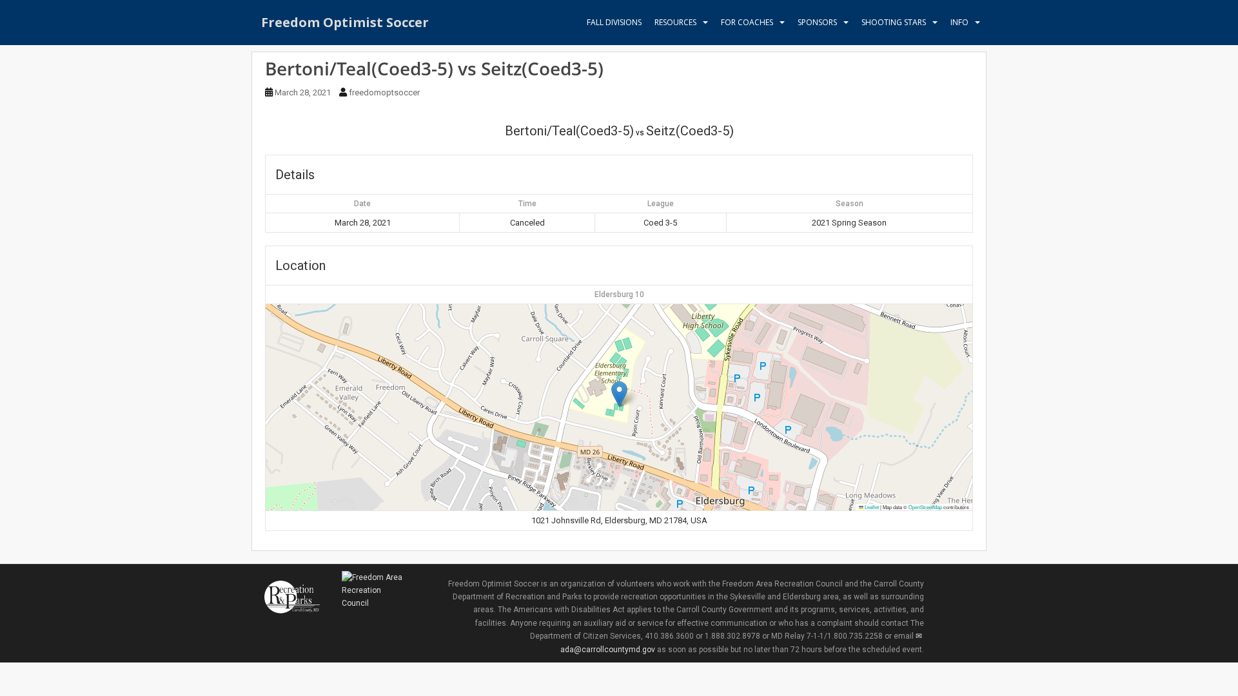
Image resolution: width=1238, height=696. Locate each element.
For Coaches (747, 22)
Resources (675, 22)
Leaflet (871, 506)
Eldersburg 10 (619, 294)
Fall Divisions (614, 22)
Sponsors (817, 22)
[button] (619, 394)
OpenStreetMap (925, 506)
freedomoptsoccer (384, 92)
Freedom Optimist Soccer (345, 22)
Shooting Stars (893, 22)
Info (959, 22)
